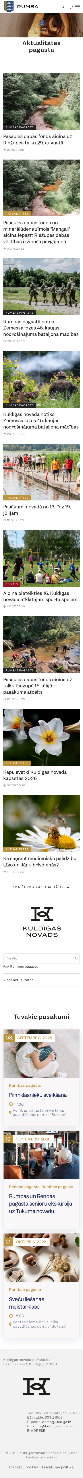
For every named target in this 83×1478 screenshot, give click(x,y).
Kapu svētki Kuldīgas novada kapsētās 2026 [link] (35, 775)
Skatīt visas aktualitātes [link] (39, 887)
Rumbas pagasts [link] (20, 127)
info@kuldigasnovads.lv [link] (55, 1426)
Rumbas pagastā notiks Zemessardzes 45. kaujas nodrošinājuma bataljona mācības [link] (41, 328)
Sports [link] (12, 584)
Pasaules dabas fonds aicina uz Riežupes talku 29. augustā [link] (37, 140)
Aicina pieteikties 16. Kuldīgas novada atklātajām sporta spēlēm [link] (40, 596)
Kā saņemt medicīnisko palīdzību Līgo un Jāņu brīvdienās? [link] (40, 862)
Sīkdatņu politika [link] (23, 1467)
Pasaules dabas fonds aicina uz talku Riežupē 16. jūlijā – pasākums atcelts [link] (37, 686)
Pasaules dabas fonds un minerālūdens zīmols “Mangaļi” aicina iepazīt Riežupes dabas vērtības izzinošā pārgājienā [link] (36, 232)
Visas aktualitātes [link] (18, 980)
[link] (29, 6)
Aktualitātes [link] (17, 213)
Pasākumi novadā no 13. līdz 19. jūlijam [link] (37, 510)
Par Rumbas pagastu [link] (21, 966)
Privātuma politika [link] (58, 1467)
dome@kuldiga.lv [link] (56, 1422)
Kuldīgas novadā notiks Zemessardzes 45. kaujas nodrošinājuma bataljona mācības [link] (41, 421)
